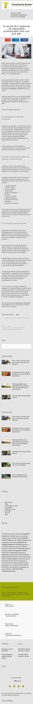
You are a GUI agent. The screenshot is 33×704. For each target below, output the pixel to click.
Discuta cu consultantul (12, 614)
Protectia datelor (23, 654)
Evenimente (8, 507)
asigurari (22, 548)
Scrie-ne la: (8, 633)
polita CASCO (9, 561)
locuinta (20, 556)
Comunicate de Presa (11, 506)
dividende (5, 554)
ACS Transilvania (17, 534)
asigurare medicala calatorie (18, 546)
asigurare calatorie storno (13, 538)
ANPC (23, 649)
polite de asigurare (13, 563)
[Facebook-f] (14, 686)
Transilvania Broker (8, 571)
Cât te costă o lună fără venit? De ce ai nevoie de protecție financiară (21, 362)
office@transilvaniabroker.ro (13, 635)
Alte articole (8, 502)
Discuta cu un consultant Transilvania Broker (15, 213)
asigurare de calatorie (15, 540)
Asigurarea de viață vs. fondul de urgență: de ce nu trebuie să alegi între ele (21, 374)
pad (29, 556)
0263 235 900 (9, 606)
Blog (17, 314)
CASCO (24, 551)
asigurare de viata (14, 544)
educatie (15, 554)
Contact (4, 658)
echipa (11, 554)
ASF (19, 649)
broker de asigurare (14, 551)
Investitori (8, 511)
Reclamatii (5, 651)
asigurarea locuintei (8, 536)
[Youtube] (19, 686)
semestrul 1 (8, 569)
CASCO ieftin (5, 552)
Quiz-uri (7, 513)
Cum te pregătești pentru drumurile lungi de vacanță (20, 475)
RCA (20, 565)
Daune (6, 649)
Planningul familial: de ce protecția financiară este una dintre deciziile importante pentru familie (20, 386)
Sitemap (9, 656)
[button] (8, 40)
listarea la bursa (11, 556)
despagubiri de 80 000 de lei (18, 88)
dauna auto (22, 552)
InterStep (9, 701)
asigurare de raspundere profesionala (19, 318)
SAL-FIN (27, 649)
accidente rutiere (7, 534)
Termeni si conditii (23, 651)
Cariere (10, 649)
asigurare (6, 318)
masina (25, 556)
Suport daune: (9, 624)
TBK (13, 569)
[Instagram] (23, 686)
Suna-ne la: (8, 604)
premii (22, 563)
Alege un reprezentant (11, 625)
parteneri (5, 559)
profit (26, 563)
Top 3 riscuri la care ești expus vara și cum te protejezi (21, 464)
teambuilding (19, 569)
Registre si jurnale (23, 656)
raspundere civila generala (10, 565)
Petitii (3, 654)
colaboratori (14, 553)
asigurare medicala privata (10, 548)
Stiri (6, 514)
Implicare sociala (10, 509)
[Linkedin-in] (10, 686)
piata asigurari (13, 559)
